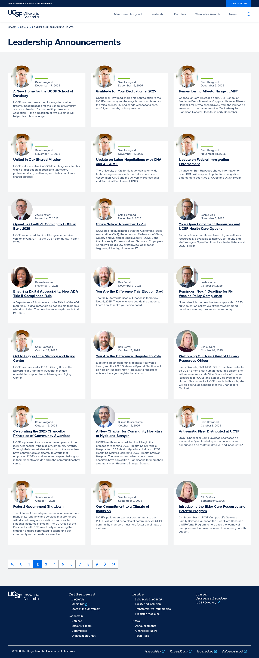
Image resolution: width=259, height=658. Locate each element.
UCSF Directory (208, 602)
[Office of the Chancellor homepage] (24, 14)
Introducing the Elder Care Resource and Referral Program (212, 508)
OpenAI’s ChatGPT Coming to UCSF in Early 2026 (44, 226)
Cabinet (77, 621)
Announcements (145, 625)
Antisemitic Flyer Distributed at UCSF (209, 431)
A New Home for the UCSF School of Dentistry (43, 93)
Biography (78, 599)
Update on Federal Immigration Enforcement (204, 161)
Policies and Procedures (211, 598)
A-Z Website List (235, 651)
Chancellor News (146, 630)
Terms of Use (207, 651)
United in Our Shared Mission (37, 159)
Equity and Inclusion (148, 604)
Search (249, 14)
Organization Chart (83, 635)
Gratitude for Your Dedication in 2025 (126, 91)
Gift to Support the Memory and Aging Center (44, 358)
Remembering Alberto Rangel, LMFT (208, 91)
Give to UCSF (241, 4)
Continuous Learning (148, 599)
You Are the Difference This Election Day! (129, 291)
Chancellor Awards (207, 14)
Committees (79, 630)
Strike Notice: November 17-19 (121, 224)
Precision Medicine (147, 613)
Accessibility (155, 651)
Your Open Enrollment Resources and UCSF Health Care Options (209, 226)
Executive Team (82, 625)
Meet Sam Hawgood (128, 14)
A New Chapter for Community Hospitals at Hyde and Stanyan (129, 433)
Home (12, 27)
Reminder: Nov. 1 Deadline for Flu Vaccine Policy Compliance (206, 293)
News (233, 14)
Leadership (157, 14)
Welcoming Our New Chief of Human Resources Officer (209, 358)
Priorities (180, 14)
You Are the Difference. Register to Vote (128, 356)
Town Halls (142, 635)
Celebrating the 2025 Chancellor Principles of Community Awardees (41, 433)
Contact (201, 594)
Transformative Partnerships (153, 609)
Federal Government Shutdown (38, 506)
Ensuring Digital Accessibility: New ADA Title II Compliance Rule (45, 293)
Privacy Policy (181, 651)
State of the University (86, 609)
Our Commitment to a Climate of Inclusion (122, 508)
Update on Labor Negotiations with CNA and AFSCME (128, 161)
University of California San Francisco (30, 4)
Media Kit (80, 604)
